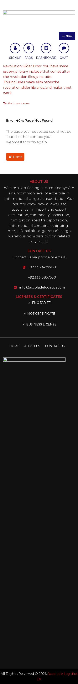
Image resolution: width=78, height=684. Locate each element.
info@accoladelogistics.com (42, 287)
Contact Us (55, 346)
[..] (47, 242)
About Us (32, 346)
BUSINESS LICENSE (40, 324)
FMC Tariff (41, 303)
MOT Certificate (40, 314)
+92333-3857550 (42, 277)
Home (17, 157)
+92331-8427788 (42, 267)
